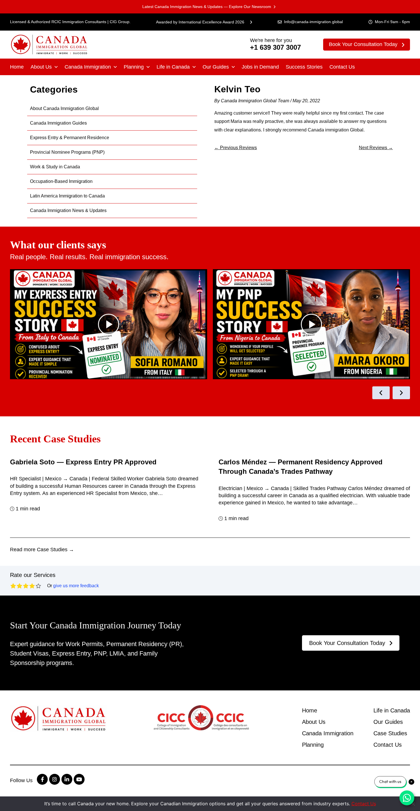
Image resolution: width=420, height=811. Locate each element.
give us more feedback (76, 585)
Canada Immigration (88, 66)
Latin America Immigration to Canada (67, 195)
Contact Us (342, 66)
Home (17, 66)
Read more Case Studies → (42, 549)
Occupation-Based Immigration (61, 181)
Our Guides (216, 66)
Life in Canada (173, 66)
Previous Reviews (235, 147)
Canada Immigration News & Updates (68, 210)
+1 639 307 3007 (275, 47)
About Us (41, 66)
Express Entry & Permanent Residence (69, 137)
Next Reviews (376, 147)
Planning (134, 66)
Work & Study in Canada (55, 166)
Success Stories (304, 66)
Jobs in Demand (260, 66)
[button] (44, 66)
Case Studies (390, 733)
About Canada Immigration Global (64, 108)
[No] (413, 804)
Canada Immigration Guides (58, 123)
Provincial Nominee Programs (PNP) (67, 152)
